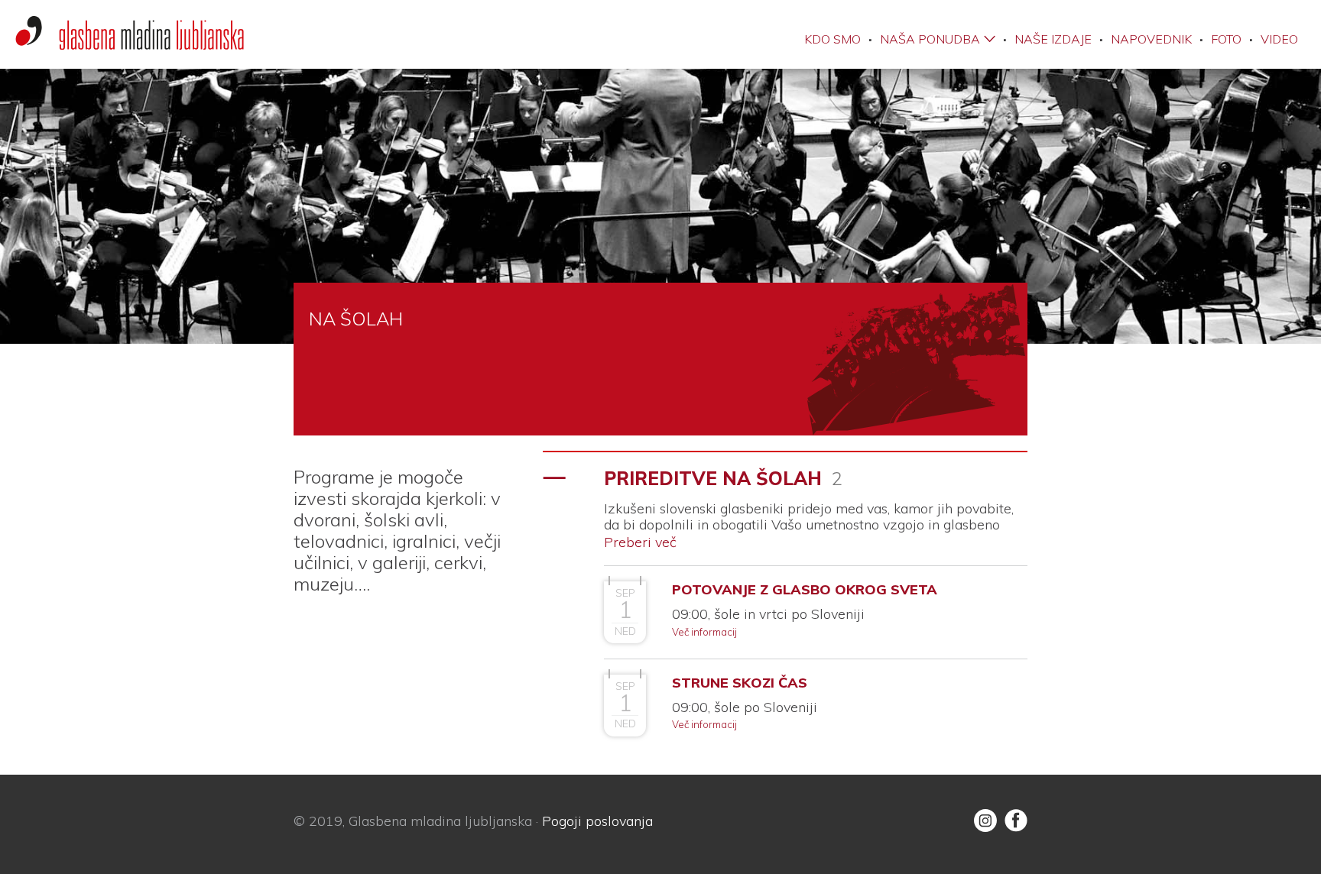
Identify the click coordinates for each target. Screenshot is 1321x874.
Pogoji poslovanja (597, 821)
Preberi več (640, 542)
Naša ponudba (930, 39)
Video (1279, 39)
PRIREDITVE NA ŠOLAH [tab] (723, 478)
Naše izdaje (1053, 39)
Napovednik (1151, 39)
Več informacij (704, 632)
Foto (1226, 39)
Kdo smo (832, 39)
